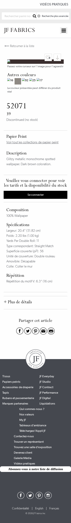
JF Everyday (47, 376)
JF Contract (46, 387)
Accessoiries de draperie (17, 387)
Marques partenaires (15, 403)
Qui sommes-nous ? (31, 409)
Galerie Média (22, 458)
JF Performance (49, 392)
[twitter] (30, 498)
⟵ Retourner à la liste (19, 46)
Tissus (6, 376)
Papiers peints (11, 381)
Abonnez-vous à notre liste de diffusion (35, 469)
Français (54, 508)
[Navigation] (64, 30)
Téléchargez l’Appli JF (32, 431)
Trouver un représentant (29, 441)
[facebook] (21, 498)
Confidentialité (20, 508)
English (39, 508)
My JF (22, 420)
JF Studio (45, 381)
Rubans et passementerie (18, 398)
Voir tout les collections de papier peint (32, 142)
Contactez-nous (24, 436)
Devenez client (23, 452)
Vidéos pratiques (54, 4)
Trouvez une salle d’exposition (33, 447)
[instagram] (48, 498)
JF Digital (45, 398)
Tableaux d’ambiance (32, 425)
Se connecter (35, 194)
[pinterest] (39, 498)
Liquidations (47, 403)
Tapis (5, 392)
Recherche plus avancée (54, 16)
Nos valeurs (26, 414)
